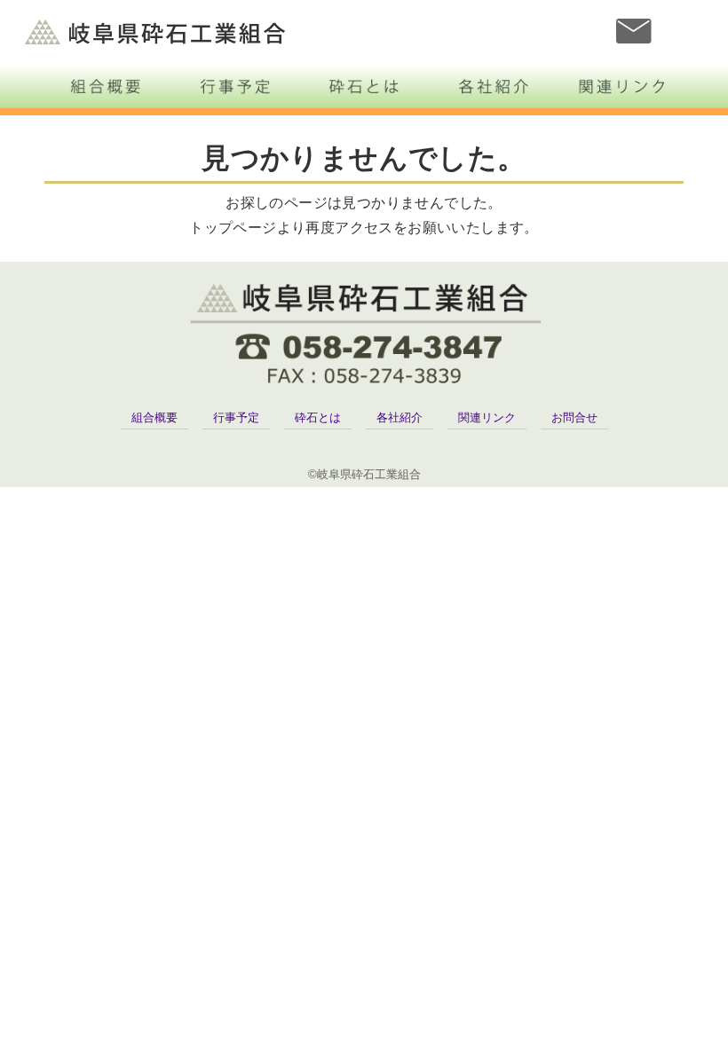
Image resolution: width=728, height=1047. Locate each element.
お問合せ (574, 417)
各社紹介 (399, 417)
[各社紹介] (493, 86)
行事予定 (236, 417)
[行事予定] (234, 86)
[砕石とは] (364, 86)
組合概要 (154, 417)
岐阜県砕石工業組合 (156, 32)
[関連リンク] (623, 86)
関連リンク (487, 417)
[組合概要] (105, 86)
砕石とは (318, 417)
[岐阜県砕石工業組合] (364, 332)
